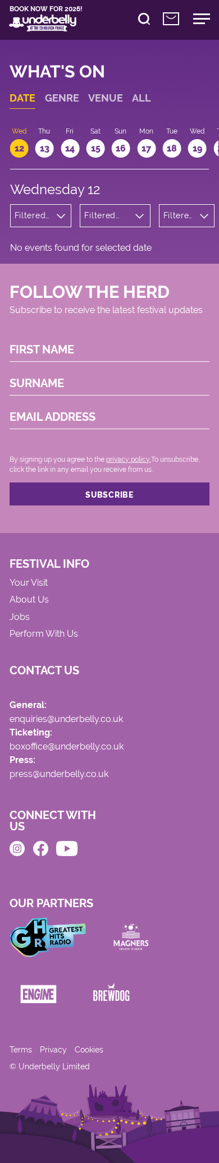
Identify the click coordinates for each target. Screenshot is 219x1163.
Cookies (89, 1050)
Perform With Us (44, 634)
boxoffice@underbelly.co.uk (67, 747)
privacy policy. (128, 459)
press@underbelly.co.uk (59, 774)
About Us (29, 600)
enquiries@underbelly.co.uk (66, 719)
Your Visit (29, 583)
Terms (21, 1050)
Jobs (20, 617)
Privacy (53, 1050)
